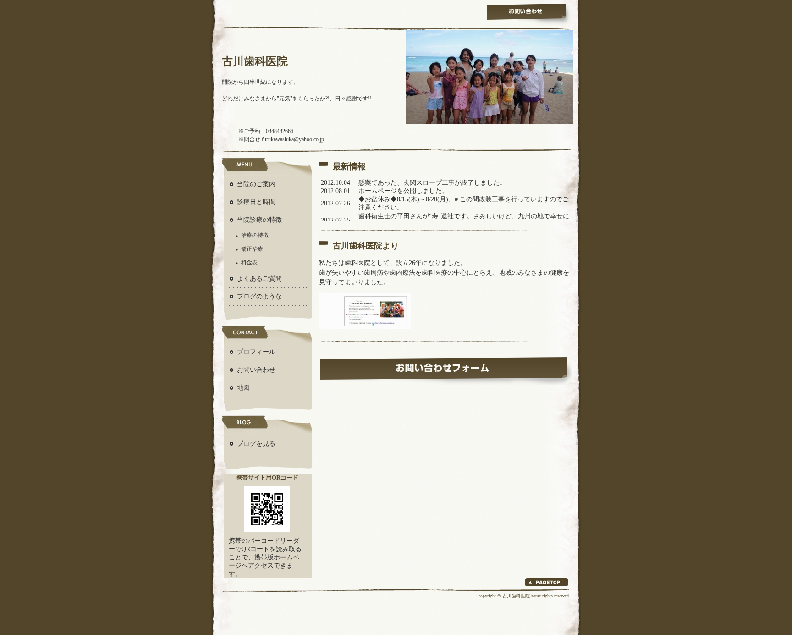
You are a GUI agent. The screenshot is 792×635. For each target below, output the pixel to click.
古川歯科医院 (255, 61)
